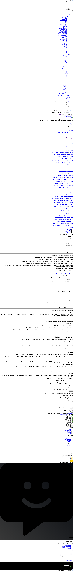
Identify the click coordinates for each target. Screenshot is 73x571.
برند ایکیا (69, 433)
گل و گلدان (65, 43)
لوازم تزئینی (64, 45)
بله (60, 114)
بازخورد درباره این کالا (69, 115)
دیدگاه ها (69, 232)
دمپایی (65, 69)
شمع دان (65, 47)
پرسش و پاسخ (68, 231)
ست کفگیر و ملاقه (63, 20)
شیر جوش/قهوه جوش (63, 32)
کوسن (65, 48)
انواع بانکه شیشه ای (63, 29)
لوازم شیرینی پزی (63, 24)
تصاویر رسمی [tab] (66, 565)
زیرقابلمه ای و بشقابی (63, 39)
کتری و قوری (64, 27)
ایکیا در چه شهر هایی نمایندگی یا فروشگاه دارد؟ (63, 273)
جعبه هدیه (65, 46)
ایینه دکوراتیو (64, 51)
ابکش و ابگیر (64, 36)
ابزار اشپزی (64, 26)
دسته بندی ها (68, 15)
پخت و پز (65, 21)
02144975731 (70, 413)
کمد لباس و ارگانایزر (63, 58)
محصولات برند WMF (65, 74)
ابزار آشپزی (64, 80)
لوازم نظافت (64, 22)
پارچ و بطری (64, 40)
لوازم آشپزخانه (64, 76)
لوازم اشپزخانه (66, 16)
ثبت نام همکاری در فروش (64, 94)
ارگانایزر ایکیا (66, 73)
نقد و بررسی (68, 229)
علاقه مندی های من (69, 558)
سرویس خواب (64, 59)
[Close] (4, 4)
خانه (72, 101)
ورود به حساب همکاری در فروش (63, 95)
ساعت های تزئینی (63, 50)
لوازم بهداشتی (66, 60)
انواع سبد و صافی (63, 75)
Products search (69, 1)
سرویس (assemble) (67, 97)
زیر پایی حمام (64, 68)
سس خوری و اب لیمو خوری (62, 33)
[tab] (35, 229)
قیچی (66, 34)
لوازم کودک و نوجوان (65, 72)
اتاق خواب (67, 54)
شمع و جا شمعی (64, 44)
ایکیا (70, 123)
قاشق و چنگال (64, 25)
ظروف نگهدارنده (64, 38)
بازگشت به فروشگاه (69, 560)
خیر (59, 114)
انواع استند (65, 23)
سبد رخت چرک (64, 67)
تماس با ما (69, 99)
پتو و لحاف (65, 55)
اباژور (66, 52)
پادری (66, 49)
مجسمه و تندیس (64, 53)
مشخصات (69, 230)
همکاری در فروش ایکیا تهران (64, 93)
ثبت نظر (71, 408)
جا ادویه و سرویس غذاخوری (62, 35)
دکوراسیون (67, 41)
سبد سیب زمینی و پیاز (63, 28)
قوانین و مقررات (68, 98)
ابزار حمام (65, 62)
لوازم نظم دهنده (64, 56)
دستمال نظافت (64, 63)
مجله (70, 429)
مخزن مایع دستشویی (63, 65)
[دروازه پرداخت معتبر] (71, 461)
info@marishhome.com (64, 414)
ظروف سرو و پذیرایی (63, 17)
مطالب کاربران (68, 430)
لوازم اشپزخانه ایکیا (67, 116)
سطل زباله (65, 66)
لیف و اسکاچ (64, 71)
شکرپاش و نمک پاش (63, 30)
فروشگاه (69, 14)
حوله (66, 61)
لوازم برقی (65, 77)
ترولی (66, 18)
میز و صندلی (64, 19)
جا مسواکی (65, 70)
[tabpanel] (36, 567)
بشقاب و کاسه (64, 31)
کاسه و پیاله (64, 37)
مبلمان (65, 42)
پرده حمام (65, 64)
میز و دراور (65, 57)
